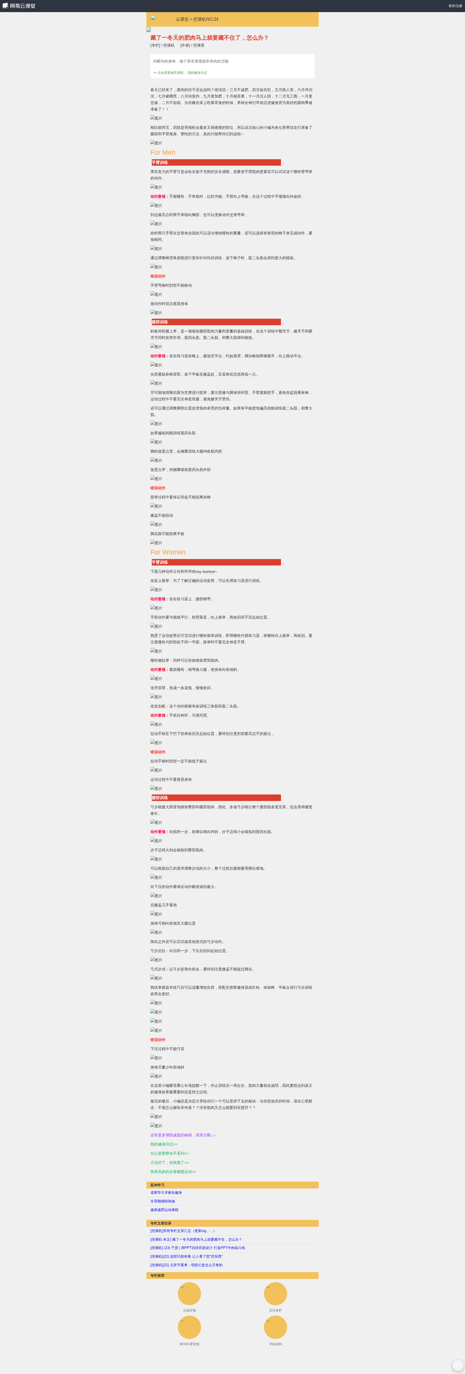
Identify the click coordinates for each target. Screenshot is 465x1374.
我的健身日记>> (163, 1144)
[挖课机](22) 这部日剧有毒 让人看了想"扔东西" (186, 1256)
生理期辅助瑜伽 (162, 1201)
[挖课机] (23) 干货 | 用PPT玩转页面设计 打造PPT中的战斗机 (197, 1248)
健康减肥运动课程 (164, 1210)
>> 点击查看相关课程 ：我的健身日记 (180, 73)
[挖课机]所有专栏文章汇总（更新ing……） (183, 1231)
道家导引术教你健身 (166, 1193)
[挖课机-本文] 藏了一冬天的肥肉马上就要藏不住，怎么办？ (196, 1239)
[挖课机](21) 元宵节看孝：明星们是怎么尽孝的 (186, 1265)
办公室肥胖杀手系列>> (169, 1153)
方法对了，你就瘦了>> (169, 1162)
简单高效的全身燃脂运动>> (173, 1172)
